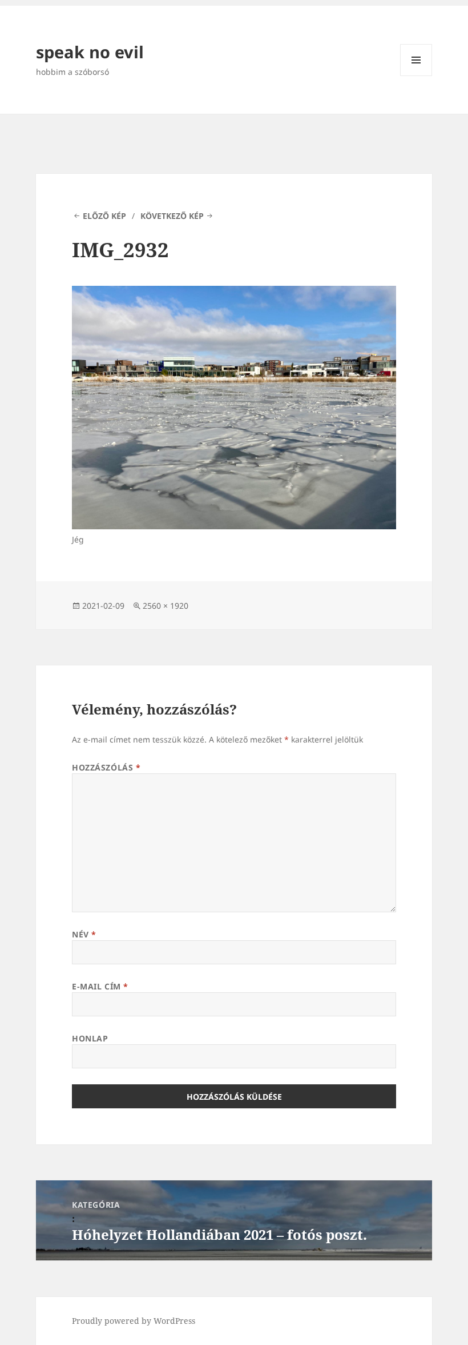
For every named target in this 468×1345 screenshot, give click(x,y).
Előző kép (104, 215)
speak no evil (90, 52)
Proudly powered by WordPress (133, 1320)
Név (84, 934)
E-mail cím (100, 986)
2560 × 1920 (165, 605)
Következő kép (172, 215)
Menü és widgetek (416, 75)
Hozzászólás (106, 767)
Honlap (90, 1038)
